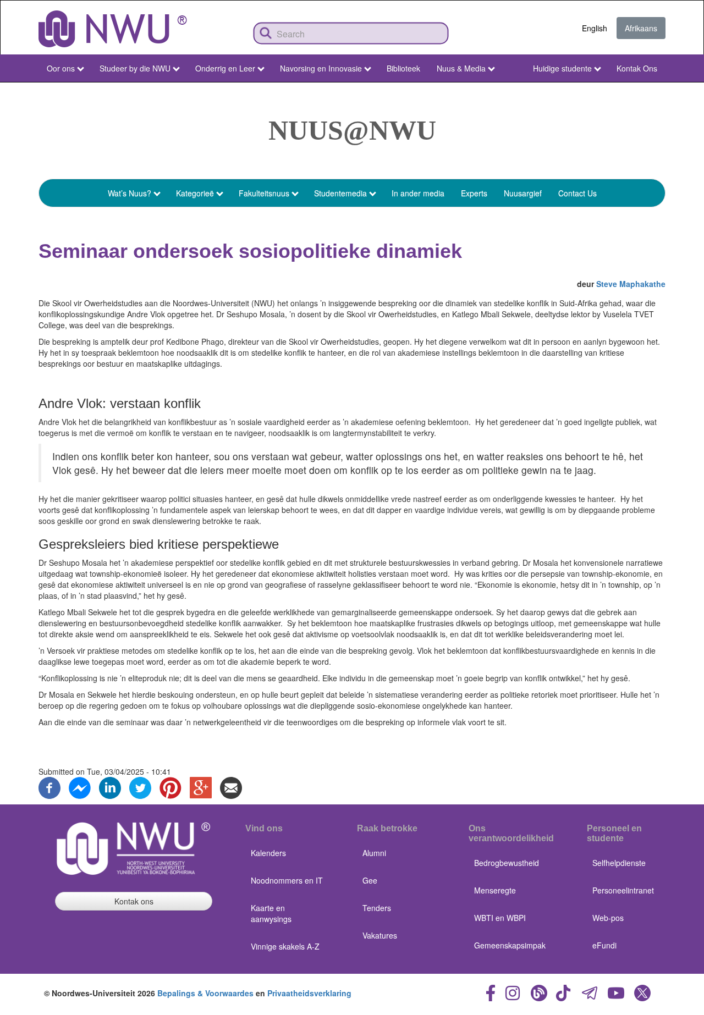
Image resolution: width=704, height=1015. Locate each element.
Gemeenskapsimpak (510, 945)
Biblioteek (403, 68)
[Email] (231, 786)
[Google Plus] (201, 786)
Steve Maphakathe (631, 283)
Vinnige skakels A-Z (285, 946)
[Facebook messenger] (80, 786)
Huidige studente (562, 68)
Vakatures (379, 935)
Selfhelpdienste (619, 862)
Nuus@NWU (352, 130)
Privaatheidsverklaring (309, 993)
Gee (369, 880)
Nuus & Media (461, 68)
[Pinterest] (171, 786)
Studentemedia (340, 192)
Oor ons (61, 68)
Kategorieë (195, 192)
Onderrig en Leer (225, 68)
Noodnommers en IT (287, 880)
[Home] (112, 28)
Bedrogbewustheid (506, 862)
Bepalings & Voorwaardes (205, 993)
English (594, 28)
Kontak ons (133, 901)
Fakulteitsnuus (264, 192)
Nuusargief (523, 192)
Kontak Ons (637, 68)
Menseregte (495, 890)
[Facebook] (49, 786)
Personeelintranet (623, 890)
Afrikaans (641, 28)
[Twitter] (140, 786)
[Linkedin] (110, 786)
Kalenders (268, 852)
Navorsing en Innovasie (321, 68)
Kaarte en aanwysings (271, 913)
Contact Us (577, 192)
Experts (474, 192)
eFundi (604, 945)
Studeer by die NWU (135, 68)
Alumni (374, 852)
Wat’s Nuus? (129, 192)
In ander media (418, 192)
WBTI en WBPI (500, 917)
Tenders (376, 907)
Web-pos (608, 917)
